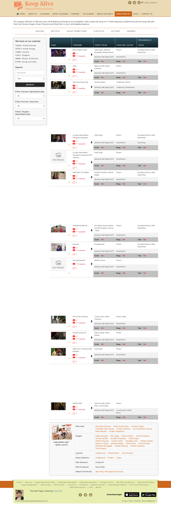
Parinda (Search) (79, 260)
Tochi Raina (100, 448)
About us (32, 14)
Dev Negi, (98, 225)
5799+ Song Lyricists (26, 62)
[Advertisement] (81, 114)
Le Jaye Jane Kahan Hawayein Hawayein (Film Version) (82, 155)
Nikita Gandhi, (99, 66)
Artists (55, 31)
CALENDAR (44, 14)
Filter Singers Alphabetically (22, 113)
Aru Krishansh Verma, (142, 429)
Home (22, 14)
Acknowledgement (149, 501)
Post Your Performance (138, 485)
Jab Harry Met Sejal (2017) (104, 57)
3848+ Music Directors (26, 58)
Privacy (125, 501)
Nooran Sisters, (108, 225)
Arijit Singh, (98, 50)
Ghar (74, 66)
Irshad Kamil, (130, 87)
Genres (131, 31)
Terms (131, 501)
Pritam (118, 50)
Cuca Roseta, (121, 410)
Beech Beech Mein (80, 50)
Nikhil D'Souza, (102, 441)
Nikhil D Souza (99, 260)
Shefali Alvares (108, 52)
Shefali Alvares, (121, 446)
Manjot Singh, (137, 426)
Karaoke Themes (98, 485)
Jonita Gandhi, (99, 403)
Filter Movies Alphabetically (29, 92)
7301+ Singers (22, 55)
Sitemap (137, 501)
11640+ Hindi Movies (25, 45)
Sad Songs (141, 143)
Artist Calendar (60, 14)
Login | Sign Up (150, 3)
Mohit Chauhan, (138, 446)
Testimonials (45, 485)
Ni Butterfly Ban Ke (80, 225)
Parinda (76, 244)
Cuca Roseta (103, 406)
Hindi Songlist (123, 14)
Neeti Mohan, (127, 436)
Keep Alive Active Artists (45, 482)
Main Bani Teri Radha (81, 172)
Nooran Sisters (99, 82)
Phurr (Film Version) (80, 317)
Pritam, (119, 317)
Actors (115, 31)
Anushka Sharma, (144, 50)
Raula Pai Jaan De (79, 333)
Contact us (147, 14)
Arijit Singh (98, 135)
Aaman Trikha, (101, 443)
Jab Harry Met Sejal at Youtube (109, 471)
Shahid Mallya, (117, 443)
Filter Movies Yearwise (27, 102)
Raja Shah (58, 491)
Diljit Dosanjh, (99, 333)
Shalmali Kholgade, (103, 446)
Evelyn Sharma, (123, 429)
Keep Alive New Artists (67, 482)
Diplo (124, 317)
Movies (40, 31)
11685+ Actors (22, 52)
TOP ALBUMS (88, 14)
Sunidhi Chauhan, (101, 172)
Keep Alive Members (88, 482)
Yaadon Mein (77, 403)
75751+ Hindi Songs (25, 49)
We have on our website (27, 41)
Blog (136, 14)
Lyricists (99, 31)
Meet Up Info (59, 485)
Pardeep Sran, (131, 441)
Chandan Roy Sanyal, (104, 429)
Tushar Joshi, (99, 317)
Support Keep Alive (29, 485)
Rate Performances (78, 487)
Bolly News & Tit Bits (146, 482)
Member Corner (106, 482)
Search (19, 67)
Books (98, 487)
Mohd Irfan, (131, 443)
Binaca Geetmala (105, 14)
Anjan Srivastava (116, 431)
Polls (91, 487)
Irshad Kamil (120, 57)
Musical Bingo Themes (117, 485)
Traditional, (120, 82)
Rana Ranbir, (101, 431)
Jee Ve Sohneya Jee (80, 82)
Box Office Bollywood (125, 482)
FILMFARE (75, 14)
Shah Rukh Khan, (121, 426)
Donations (83, 485)
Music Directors (77, 31)
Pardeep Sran (99, 244)
